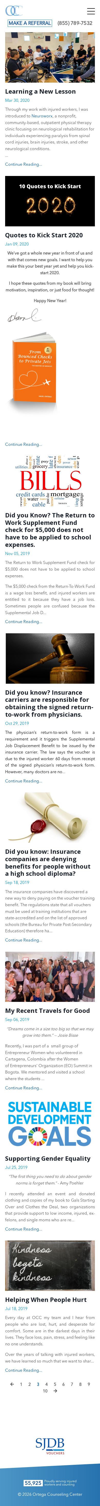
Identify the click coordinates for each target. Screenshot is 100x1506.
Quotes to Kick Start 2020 (44, 235)
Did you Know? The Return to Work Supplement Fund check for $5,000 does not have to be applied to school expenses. (50, 530)
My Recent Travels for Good (47, 1010)
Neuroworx (42, 116)
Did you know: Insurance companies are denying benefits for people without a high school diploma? (48, 862)
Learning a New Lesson (40, 91)
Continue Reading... (23, 165)
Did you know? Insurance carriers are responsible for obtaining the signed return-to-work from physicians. (49, 703)
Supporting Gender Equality (48, 1158)
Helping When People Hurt (46, 1299)
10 (45, 1391)
